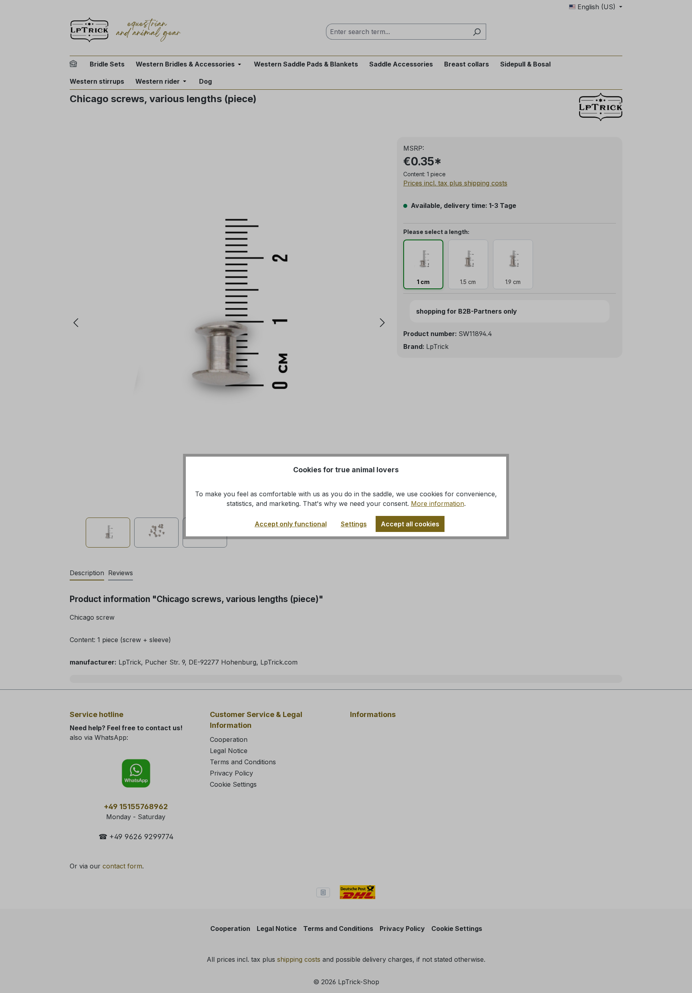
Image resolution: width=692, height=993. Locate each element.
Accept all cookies (410, 524)
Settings (354, 524)
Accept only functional (291, 524)
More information (437, 504)
